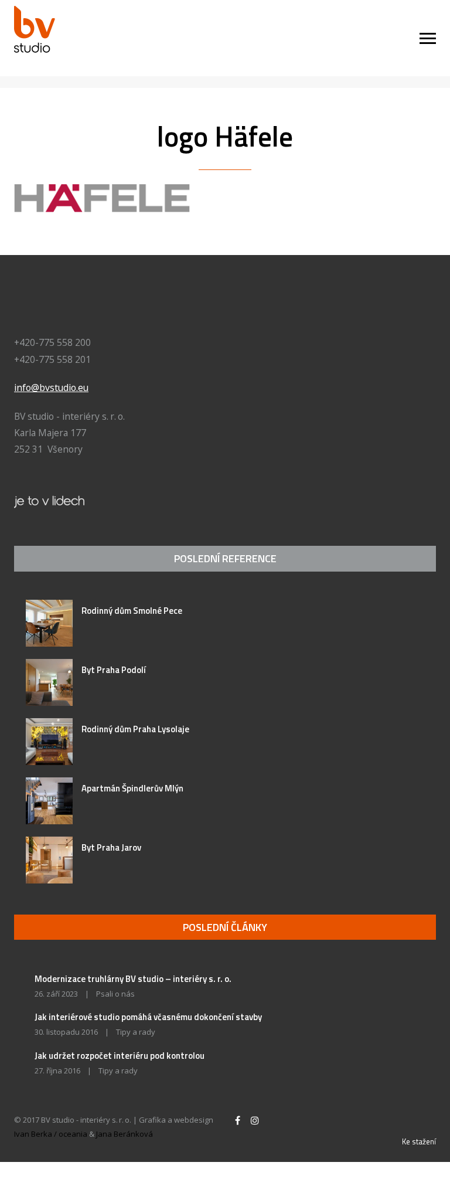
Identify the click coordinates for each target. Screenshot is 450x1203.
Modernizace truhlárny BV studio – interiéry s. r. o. (133, 978)
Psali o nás (115, 993)
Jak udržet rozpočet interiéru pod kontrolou (119, 1055)
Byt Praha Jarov (111, 847)
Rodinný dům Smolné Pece (131, 610)
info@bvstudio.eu (51, 387)
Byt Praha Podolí (113, 670)
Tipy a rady (135, 1032)
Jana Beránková (124, 1134)
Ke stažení (419, 1141)
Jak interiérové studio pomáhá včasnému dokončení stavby (148, 1017)
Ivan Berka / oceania (50, 1134)
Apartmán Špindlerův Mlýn (132, 788)
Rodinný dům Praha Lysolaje (135, 729)
